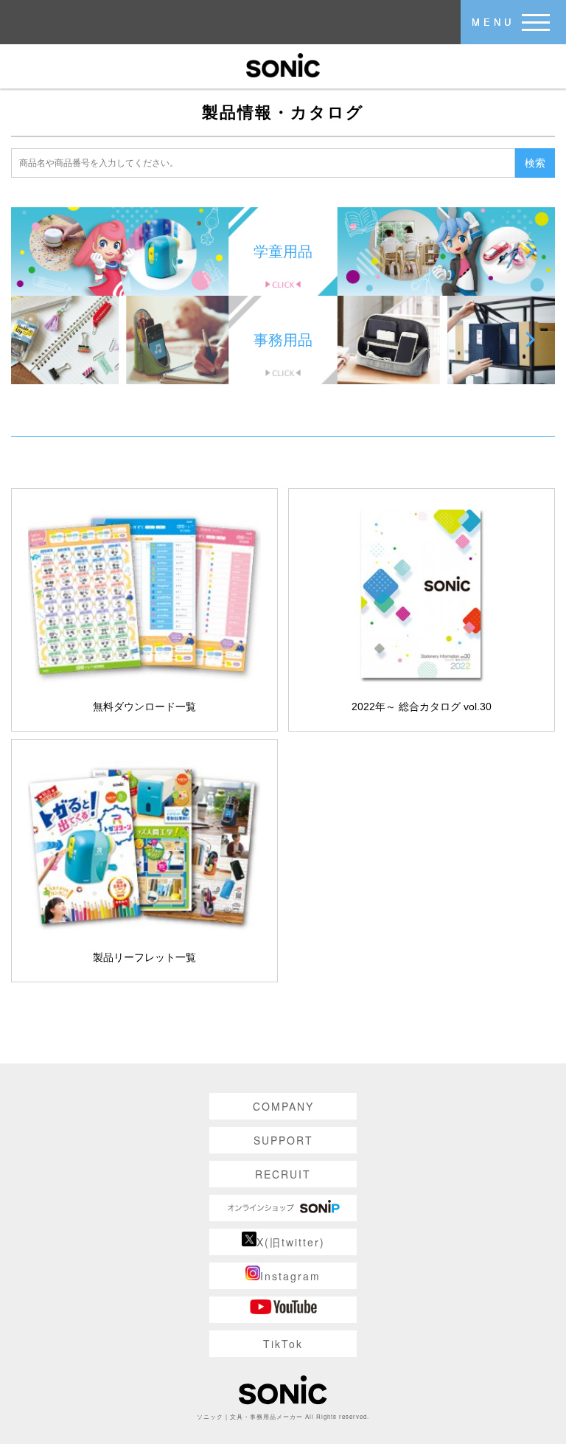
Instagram (290, 1275)
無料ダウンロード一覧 (144, 706)
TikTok (283, 1343)
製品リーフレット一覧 (144, 957)
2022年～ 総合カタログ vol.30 (422, 706)
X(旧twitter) (290, 1242)
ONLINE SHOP (283, 1208)
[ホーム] (283, 64)
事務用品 (283, 340)
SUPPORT (283, 1140)
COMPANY (283, 1106)
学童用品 (283, 251)
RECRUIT (283, 1174)
